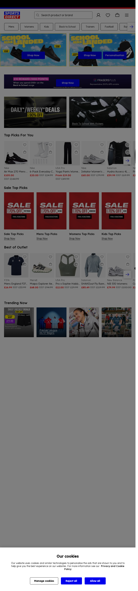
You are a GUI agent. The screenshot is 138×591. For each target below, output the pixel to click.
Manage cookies (44, 580)
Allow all (95, 580)
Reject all (71, 580)
